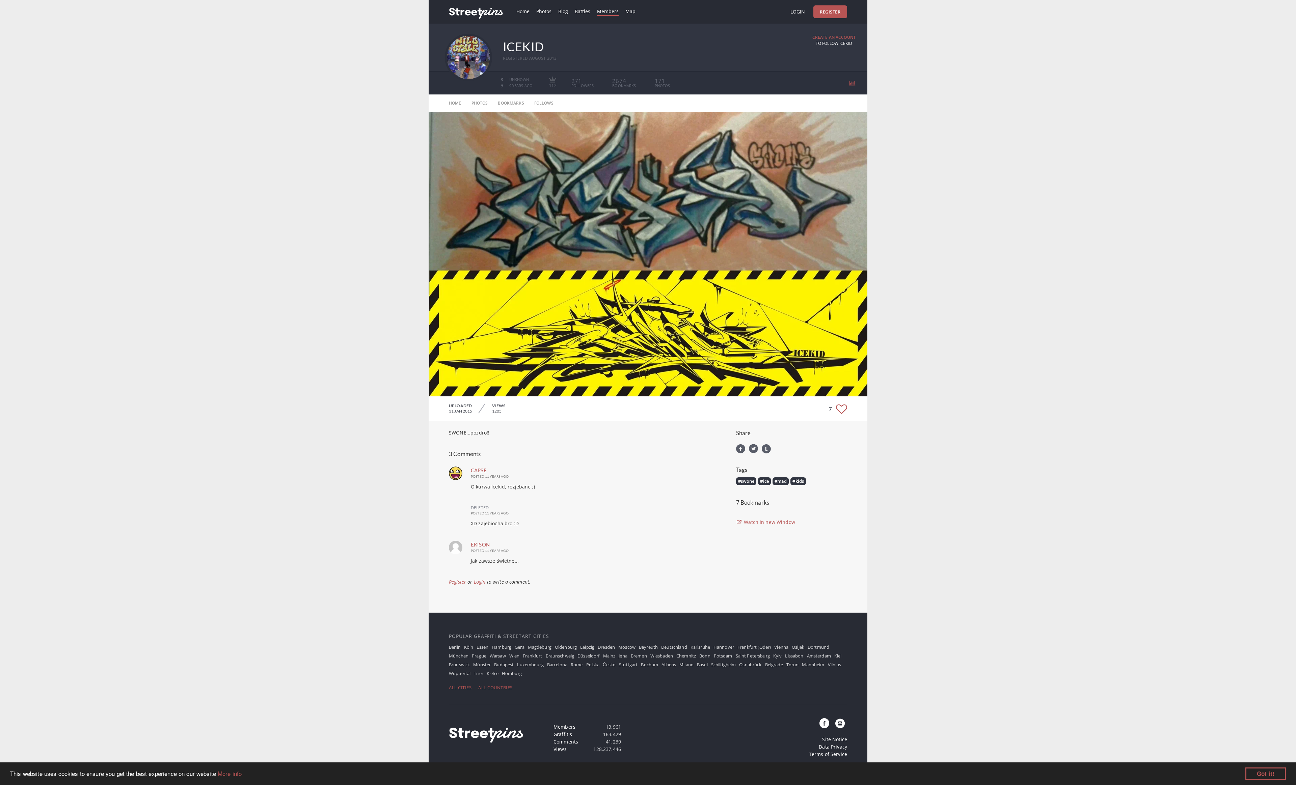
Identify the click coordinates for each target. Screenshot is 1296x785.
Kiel (838, 656)
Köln (469, 647)
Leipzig (587, 647)
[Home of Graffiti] (476, 12)
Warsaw (498, 656)
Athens (669, 665)
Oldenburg (566, 647)
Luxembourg (530, 665)
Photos (543, 11)
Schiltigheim (723, 665)
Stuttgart (628, 665)
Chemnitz (686, 656)
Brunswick (459, 665)
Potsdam (723, 656)
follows (544, 103)
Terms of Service (828, 754)
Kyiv (777, 656)
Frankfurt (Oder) (754, 647)
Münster (482, 665)
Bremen (639, 656)
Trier (478, 673)
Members (608, 11)
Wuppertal (459, 673)
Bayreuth (648, 647)
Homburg (512, 673)
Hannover (723, 647)
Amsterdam (819, 656)
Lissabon (794, 656)
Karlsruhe (700, 647)
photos (479, 103)
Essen (482, 647)
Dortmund (818, 647)
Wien (514, 656)
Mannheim (813, 665)
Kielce (492, 673)
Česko (609, 665)
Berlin (455, 647)
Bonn (704, 656)
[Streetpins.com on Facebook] (824, 724)
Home (523, 11)
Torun (792, 665)
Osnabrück (750, 665)
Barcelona (557, 665)
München (458, 656)
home (455, 103)
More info (230, 773)
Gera (519, 647)
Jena (623, 656)
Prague (479, 656)
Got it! (1265, 773)
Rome (577, 665)
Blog (563, 11)
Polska (593, 665)
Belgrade (774, 665)
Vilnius (834, 665)
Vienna (781, 647)
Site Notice (834, 739)
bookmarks (511, 103)
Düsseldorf (588, 656)
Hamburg (501, 647)
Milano (686, 665)
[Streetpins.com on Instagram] (840, 724)
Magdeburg (539, 647)
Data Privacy (833, 747)
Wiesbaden (661, 656)
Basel (702, 665)
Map (630, 11)
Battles (582, 11)
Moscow (627, 647)
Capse (479, 470)
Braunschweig (560, 656)
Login (797, 11)
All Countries (495, 687)
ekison (480, 544)
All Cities (460, 687)
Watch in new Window (768, 522)
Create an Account (834, 37)
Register (830, 12)
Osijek (798, 647)
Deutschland (674, 647)
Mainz (609, 656)
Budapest (504, 665)
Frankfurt (532, 656)
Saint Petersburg (753, 656)
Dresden (606, 647)
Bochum (649, 665)
